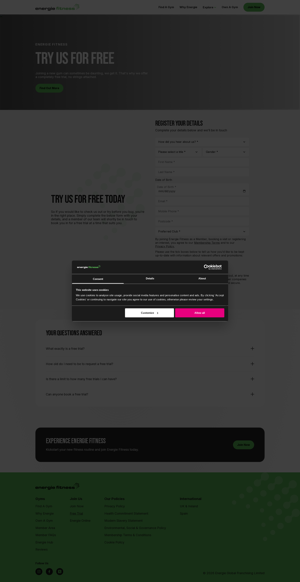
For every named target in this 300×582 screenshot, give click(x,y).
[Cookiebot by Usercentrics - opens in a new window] (209, 267)
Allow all (199, 312)
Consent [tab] (98, 278)
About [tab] (202, 278)
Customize (147, 312)
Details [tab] (150, 278)
